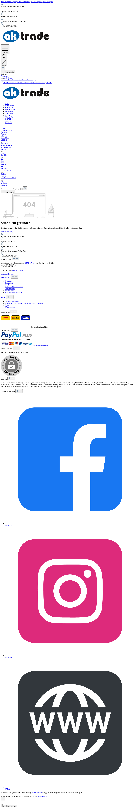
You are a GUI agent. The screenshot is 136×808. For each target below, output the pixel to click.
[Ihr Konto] (3, 68)
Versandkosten (37, 793)
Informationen (6, 277)
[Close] (2, 804)
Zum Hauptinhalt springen (10, 2)
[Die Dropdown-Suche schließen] (25, 188)
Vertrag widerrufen (7, 274)
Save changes (11, 806)
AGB (7, 285)
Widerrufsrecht (10, 291)
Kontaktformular (17, 270)
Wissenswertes (10, 307)
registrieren (8, 78)
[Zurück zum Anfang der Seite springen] (3, 799)
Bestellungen (31, 80)
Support (7, 305)
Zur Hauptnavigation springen (43, 2)
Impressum (8, 281)
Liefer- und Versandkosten (14, 287)
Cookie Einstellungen (12, 301)
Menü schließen (9, 72)
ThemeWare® (42, 796)
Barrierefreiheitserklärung (13, 292)
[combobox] (11, 189)
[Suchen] (22, 189)
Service (3, 297)
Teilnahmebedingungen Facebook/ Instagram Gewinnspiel (24, 303)
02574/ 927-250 (30, 263)
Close (3, 806)
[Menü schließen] (2, 142)
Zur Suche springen (26, 2)
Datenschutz (9, 283)
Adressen (24, 80)
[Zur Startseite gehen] (26, 43)
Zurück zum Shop (7, 231)
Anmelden (4, 76)
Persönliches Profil (14, 80)
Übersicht (4, 80)
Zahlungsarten (10, 289)
